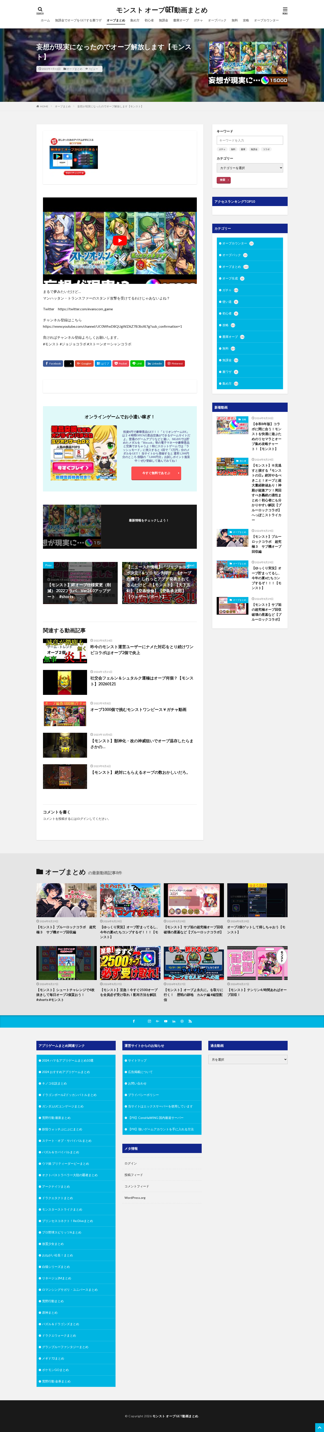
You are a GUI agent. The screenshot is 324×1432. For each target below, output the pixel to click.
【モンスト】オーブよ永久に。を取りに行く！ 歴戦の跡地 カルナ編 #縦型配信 (193, 995)
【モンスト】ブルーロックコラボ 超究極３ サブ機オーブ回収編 (266, 543)
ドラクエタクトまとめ (57, 1198)
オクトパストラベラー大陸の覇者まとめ (70, 1175)
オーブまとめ (116, 20)
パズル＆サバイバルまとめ (60, 1152)
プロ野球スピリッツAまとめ (61, 1232)
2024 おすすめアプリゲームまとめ (66, 1072)
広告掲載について (140, 1072)
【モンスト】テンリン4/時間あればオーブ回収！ (257, 992)
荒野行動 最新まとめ (56, 1118)
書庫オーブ (181, 20)
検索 (222, 179)
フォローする (149, 526)
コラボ (266, 149)
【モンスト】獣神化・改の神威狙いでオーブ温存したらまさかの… (142, 743)
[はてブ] (103, 363)
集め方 (135, 20)
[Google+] (84, 363)
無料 (235, 20)
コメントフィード (137, 1186)
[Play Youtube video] (120, 240)
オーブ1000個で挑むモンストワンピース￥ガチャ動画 (138, 709)
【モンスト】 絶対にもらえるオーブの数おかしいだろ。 (140, 772)
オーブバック (217, 20)
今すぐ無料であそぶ (156, 473)
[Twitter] (69, 363)
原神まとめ (50, 1312)
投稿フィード (134, 1175)
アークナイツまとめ (56, 1186)
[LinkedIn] (154, 363)
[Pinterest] (175, 363)
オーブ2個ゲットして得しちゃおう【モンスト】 (256, 929)
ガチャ (198, 20)
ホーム (45, 20)
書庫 (243, 149)
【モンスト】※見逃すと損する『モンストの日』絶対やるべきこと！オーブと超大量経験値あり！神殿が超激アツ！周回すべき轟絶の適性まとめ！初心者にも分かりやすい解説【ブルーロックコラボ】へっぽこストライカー (266, 492)
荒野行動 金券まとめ (56, 1381)
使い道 (229, 301)
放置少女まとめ (53, 1244)
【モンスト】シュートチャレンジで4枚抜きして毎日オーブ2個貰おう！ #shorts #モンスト (65, 995)
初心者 (149, 20)
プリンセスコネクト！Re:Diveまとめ (67, 1221)
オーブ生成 (233, 278)
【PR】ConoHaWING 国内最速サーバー (156, 1118)
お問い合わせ (137, 1083)
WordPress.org (135, 1198)
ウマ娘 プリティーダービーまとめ (65, 1163)
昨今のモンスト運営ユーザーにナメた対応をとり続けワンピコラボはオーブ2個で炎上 (142, 649)
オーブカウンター (266, 20)
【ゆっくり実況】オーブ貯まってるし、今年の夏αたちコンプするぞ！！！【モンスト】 (266, 578)
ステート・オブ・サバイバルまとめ (66, 1140)
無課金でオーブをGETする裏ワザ (78, 20)
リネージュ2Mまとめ (56, 1278)
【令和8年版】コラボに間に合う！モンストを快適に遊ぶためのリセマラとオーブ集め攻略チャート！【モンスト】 (266, 436)
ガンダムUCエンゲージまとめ (63, 1106)
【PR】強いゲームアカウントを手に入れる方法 (161, 1129)
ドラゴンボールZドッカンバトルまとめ (69, 1095)
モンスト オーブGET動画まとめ (162, 10)
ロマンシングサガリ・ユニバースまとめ (70, 1289)
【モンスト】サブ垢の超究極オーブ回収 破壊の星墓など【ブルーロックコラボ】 (267, 612)
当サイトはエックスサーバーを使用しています (160, 1106)
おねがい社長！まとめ (57, 1255)
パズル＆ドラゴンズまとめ (60, 1324)
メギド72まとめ (53, 1358)
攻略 (246, 20)
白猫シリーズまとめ (56, 1266)
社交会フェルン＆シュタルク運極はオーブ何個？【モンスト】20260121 (142, 680)
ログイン (83, 818)
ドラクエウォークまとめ (59, 1335)
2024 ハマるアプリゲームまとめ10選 (67, 1060)
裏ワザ (229, 372)
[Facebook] (53, 363)
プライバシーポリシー (143, 1095)
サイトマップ (137, 1060)
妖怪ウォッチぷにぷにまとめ (62, 1129)
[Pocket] (120, 363)
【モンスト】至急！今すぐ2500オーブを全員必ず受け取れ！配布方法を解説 (129, 992)
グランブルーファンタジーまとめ (65, 1347)
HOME (44, 106)
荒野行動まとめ (53, 1301)
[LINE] (137, 363)
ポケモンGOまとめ (55, 1370)
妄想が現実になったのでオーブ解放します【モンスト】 (110, 106)
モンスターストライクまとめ (62, 1209)
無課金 (163, 20)
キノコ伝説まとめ (54, 1083)
